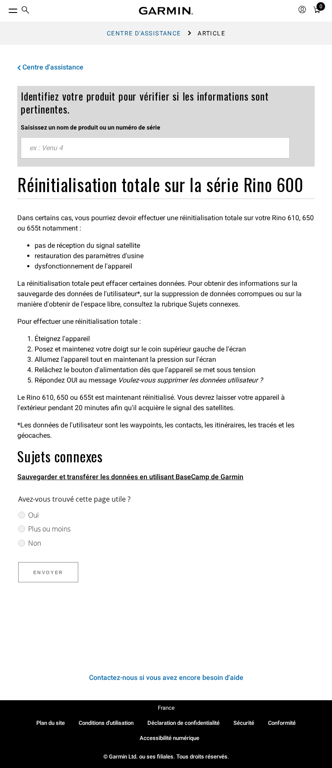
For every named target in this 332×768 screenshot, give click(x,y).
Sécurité (243, 723)
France (166, 708)
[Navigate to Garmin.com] (166, 11)
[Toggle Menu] (5, 8)
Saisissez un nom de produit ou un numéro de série (90, 127)
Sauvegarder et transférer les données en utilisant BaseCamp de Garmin (130, 477)
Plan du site (50, 723)
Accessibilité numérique (169, 738)
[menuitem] (25, 11)
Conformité (282, 723)
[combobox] (155, 148)
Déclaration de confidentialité (183, 723)
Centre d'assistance (144, 33)
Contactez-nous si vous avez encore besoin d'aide (166, 677)
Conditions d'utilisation (106, 723)
